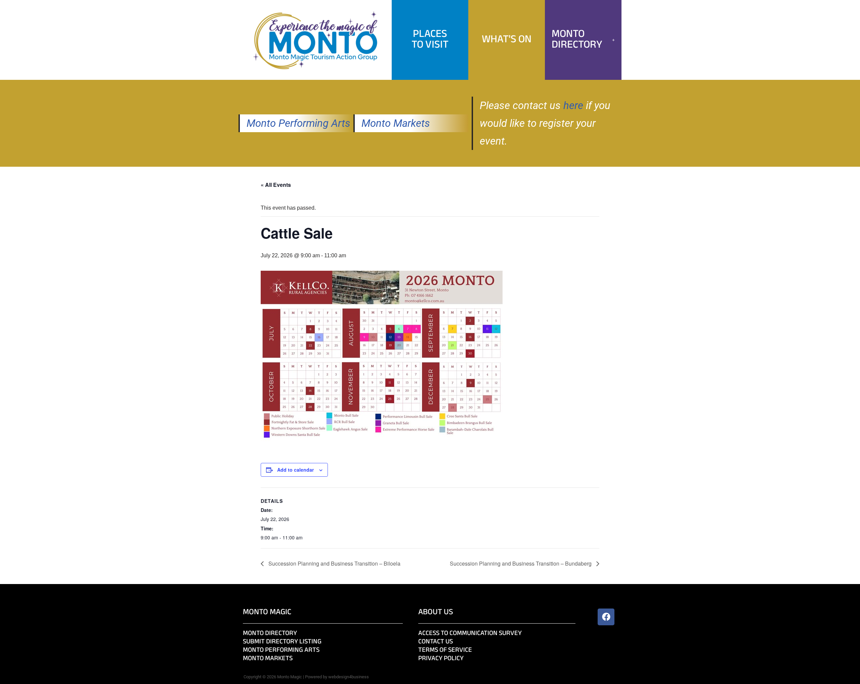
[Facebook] (606, 617)
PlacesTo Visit (430, 39)
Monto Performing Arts (298, 123)
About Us (435, 612)
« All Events (276, 185)
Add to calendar (295, 469)
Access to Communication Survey (470, 633)
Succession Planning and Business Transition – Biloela (333, 563)
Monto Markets (395, 123)
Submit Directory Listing (282, 642)
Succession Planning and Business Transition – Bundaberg (521, 563)
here (573, 105)
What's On (506, 40)
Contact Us (435, 642)
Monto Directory (577, 39)
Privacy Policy (441, 658)
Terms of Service (445, 650)
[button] (583, 40)
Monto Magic (267, 612)
